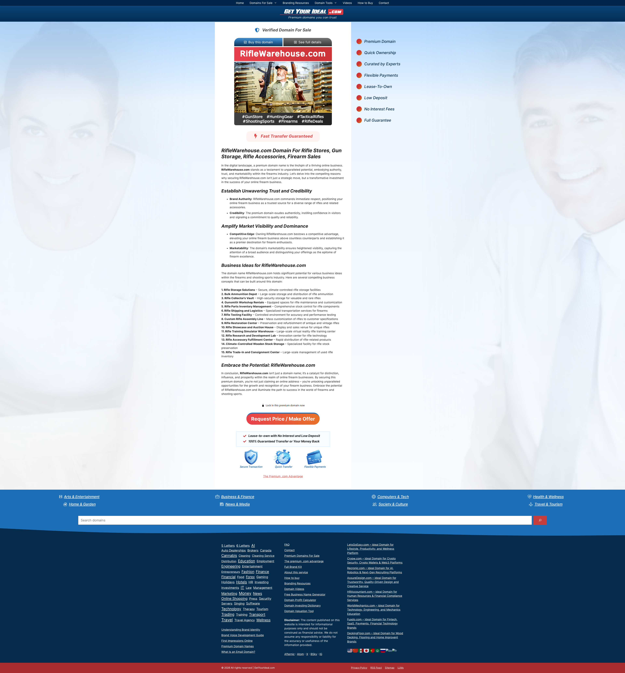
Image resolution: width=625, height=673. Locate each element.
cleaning (244, 555)
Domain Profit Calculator (300, 600)
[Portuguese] (372, 650)
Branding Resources (296, 3)
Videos (347, 3)
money (245, 593)
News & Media (237, 504)
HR (251, 582)
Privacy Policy (359, 667)
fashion (248, 571)
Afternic (289, 654)
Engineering (230, 566)
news (257, 593)
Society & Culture (393, 504)
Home (240, 3)
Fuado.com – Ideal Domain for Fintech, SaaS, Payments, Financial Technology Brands (372, 623)
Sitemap (389, 667)
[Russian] (383, 650)
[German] (389, 650)
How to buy (291, 578)
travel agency (244, 620)
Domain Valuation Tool (299, 611)
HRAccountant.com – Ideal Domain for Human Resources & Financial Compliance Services (374, 596)
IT (242, 587)
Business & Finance (237, 497)
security (265, 599)
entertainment (252, 566)
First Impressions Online (237, 640)
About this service (296, 572)
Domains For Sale (261, 3)
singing (239, 603)
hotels (241, 582)
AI (253, 545)
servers (226, 603)
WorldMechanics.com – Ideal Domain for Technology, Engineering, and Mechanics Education (373, 610)
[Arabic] (377, 650)
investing (262, 582)
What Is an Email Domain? (238, 651)
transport (257, 614)
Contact (384, 3)
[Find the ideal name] (540, 520)
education (246, 561)
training (241, 614)
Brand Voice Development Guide (242, 635)
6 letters (243, 546)
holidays (228, 582)
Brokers (252, 550)
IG (320, 654)
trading (227, 614)
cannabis (229, 555)
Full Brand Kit (293, 566)
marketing (229, 593)
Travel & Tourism (548, 504)
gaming (262, 577)
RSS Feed (376, 667)
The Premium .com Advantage (283, 476)
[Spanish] (361, 650)
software (253, 603)
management (262, 588)
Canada (265, 550)
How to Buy (365, 3)
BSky (314, 654)
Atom (300, 654)
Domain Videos (294, 589)
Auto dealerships (233, 550)
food (240, 577)
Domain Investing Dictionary (302, 605)
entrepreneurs (230, 572)
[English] (350, 650)
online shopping (234, 598)
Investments (230, 588)
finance (262, 571)
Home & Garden (82, 504)
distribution (228, 561)
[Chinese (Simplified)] (355, 650)
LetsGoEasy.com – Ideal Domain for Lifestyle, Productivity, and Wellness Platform (370, 549)
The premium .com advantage (304, 561)
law (249, 588)
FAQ (287, 544)
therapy (249, 609)
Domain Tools (324, 3)
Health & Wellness (548, 497)
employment (265, 561)
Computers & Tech (393, 497)
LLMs (401, 667)
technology (231, 609)
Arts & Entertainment (81, 497)
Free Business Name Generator (304, 594)
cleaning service (263, 555)
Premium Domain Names (237, 646)
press (253, 599)
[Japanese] (366, 650)
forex (250, 577)
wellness (263, 620)
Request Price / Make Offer (283, 419)
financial (228, 577)
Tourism (262, 609)
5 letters (228, 546)
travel (227, 619)
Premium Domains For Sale (301, 555)
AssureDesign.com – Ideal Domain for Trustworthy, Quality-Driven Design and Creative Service (373, 582)
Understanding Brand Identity (240, 629)
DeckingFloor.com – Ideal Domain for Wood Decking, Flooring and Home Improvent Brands (375, 637)
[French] (394, 650)
